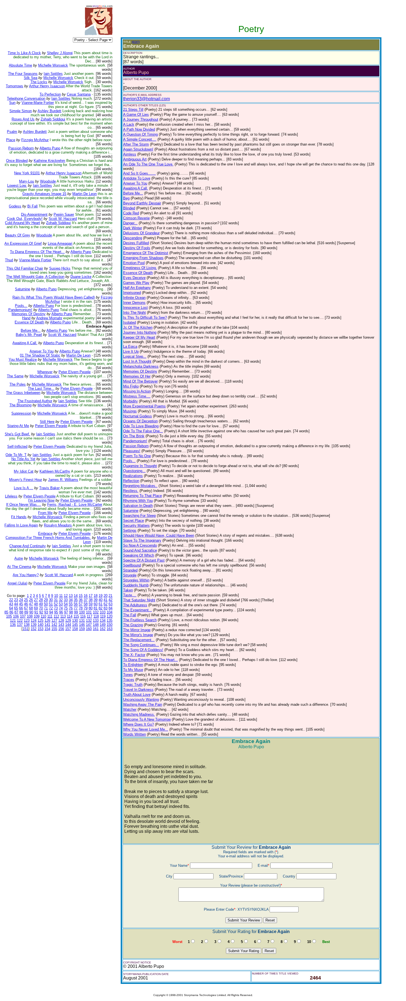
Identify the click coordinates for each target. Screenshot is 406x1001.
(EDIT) (136, 41)
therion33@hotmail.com (146, 98)
